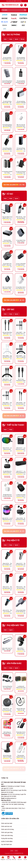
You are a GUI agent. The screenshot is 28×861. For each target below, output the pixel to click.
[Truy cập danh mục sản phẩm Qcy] (23, 25)
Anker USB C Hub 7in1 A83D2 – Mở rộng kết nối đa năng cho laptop (7, 649)
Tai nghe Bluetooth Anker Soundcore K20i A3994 (7, 472)
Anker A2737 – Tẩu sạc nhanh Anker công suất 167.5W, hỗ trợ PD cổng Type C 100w (21, 564)
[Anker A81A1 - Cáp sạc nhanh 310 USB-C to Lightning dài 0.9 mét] (7, 371)
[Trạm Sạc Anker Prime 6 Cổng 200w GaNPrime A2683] (7, 232)
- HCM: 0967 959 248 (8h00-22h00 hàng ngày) (13, 802)
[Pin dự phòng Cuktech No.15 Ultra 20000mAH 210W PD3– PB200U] (7, 164)
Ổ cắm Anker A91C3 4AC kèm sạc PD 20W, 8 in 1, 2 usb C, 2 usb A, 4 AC (21, 732)
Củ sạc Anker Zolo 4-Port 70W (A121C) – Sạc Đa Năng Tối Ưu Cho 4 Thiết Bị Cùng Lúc (21, 287)
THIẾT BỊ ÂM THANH (15, 425)
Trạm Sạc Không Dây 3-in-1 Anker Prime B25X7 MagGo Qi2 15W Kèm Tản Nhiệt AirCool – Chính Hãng (7, 687)
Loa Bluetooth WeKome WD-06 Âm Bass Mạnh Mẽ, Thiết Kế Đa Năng (21, 687)
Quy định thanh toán (6, 844)
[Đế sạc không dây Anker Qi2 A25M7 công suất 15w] (7, 748)
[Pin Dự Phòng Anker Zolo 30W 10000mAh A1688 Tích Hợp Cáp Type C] (7, 140)
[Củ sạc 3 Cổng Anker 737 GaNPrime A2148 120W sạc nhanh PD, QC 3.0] (21, 256)
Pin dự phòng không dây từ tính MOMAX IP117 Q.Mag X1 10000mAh (7, 125)
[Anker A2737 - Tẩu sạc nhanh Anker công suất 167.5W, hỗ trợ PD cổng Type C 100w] (21, 555)
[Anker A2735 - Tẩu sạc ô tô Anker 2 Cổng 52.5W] (7, 602)
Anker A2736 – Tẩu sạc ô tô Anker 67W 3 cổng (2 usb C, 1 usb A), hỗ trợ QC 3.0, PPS (7, 564)
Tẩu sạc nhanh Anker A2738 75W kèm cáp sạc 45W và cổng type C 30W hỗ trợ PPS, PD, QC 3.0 (21, 611)
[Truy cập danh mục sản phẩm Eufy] (5, 29)
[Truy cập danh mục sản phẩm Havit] (14, 18)
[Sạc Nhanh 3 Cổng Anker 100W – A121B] (7, 279)
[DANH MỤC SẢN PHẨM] (25, 5)
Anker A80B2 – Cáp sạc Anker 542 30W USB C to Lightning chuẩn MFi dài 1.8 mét (7, 356)
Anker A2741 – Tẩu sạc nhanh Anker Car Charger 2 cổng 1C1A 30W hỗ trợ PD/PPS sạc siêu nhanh (7, 587)
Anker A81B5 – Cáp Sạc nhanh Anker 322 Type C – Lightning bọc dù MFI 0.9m (21, 403)
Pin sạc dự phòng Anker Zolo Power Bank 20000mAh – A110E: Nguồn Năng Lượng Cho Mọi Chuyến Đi (20, 58)
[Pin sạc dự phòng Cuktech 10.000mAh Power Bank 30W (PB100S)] (21, 93)
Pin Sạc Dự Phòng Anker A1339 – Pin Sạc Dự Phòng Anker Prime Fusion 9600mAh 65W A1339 (21, 149)
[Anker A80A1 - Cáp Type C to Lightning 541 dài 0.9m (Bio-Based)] (21, 348)
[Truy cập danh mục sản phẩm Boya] (5, 25)
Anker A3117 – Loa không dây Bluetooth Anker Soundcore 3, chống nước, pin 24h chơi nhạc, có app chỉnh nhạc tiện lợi (21, 472)
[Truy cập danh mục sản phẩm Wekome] (5, 18)
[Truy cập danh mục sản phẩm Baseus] (14, 15)
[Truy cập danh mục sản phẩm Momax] (23, 15)
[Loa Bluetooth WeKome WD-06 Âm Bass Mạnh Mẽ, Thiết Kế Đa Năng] (21, 678)
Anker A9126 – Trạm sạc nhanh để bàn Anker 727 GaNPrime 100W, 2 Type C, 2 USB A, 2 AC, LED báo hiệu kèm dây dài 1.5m (21, 217)
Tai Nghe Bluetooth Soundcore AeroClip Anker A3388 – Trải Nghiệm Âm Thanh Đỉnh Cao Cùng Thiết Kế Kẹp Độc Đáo (7, 495)
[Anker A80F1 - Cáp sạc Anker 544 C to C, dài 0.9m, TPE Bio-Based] (21, 324)
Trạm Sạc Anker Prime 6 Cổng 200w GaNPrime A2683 (7, 241)
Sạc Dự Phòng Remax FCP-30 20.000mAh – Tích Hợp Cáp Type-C (7, 81)
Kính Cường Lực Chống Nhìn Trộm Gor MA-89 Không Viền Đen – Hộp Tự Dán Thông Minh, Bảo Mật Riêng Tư (7, 732)
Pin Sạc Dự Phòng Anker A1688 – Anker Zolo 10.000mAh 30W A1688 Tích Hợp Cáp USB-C (7, 102)
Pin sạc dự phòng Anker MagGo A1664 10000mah (7, 58)
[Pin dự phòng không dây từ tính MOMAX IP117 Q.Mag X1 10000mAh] (7, 117)
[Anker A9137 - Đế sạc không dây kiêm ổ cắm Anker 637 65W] (7, 701)
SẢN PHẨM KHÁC (14, 663)
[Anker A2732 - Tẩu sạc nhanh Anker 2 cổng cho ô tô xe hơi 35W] (21, 579)
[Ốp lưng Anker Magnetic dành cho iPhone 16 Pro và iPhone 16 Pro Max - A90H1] (21, 748)
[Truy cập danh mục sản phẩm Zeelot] (14, 22)
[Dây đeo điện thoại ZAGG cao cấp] (21, 701)
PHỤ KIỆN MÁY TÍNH (15, 625)
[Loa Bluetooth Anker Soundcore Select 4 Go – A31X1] (21, 487)
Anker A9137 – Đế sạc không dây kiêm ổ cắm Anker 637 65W (7, 709)
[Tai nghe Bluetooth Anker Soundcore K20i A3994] (7, 463)
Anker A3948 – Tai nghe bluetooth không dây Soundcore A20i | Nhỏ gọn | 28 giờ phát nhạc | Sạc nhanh (21, 519)
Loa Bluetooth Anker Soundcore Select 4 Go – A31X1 (21, 495)
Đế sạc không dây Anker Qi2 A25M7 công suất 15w (7, 756)
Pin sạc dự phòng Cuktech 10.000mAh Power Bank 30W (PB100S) (21, 102)
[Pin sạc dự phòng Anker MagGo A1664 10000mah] (7, 50)
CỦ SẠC (10, 194)
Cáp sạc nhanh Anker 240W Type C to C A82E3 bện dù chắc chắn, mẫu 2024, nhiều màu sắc (7, 333)
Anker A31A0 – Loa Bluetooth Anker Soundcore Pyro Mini (7, 448)
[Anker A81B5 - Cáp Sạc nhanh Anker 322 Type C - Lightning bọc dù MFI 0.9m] (21, 395)
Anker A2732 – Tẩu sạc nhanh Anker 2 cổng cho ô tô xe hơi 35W (21, 587)
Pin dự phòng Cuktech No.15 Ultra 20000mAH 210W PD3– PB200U (7, 172)
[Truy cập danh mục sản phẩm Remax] (14, 25)
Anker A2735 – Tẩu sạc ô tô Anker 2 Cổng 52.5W (7, 611)
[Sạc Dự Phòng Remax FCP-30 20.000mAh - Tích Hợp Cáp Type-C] (7, 73)
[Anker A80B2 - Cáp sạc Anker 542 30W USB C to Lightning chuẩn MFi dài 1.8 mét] (7, 348)
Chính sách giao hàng (7, 832)
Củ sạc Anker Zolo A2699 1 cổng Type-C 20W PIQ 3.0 (7, 264)
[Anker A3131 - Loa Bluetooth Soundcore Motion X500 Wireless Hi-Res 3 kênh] (21, 440)
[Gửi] (25, 10)
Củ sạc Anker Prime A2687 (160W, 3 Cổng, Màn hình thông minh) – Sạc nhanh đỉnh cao (21, 241)
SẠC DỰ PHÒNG (13, 34)
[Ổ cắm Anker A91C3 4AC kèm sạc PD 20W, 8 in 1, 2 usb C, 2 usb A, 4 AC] (21, 724)
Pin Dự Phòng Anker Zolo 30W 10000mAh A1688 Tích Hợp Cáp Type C (7, 149)
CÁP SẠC (10, 309)
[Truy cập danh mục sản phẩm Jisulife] (5, 22)
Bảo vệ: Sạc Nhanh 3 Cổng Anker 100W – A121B (7, 287)
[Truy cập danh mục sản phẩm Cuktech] (23, 18)
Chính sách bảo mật (6, 826)
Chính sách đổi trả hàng (7, 829)
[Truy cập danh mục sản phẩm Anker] (5, 15)
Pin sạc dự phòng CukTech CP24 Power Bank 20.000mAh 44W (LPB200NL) (21, 81)
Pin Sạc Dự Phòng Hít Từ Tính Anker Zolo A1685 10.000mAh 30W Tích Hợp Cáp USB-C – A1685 (21, 172)
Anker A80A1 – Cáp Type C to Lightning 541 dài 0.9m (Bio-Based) (20, 356)
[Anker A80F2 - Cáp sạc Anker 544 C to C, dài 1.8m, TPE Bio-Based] (7, 395)
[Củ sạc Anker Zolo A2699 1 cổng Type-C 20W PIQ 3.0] (7, 256)
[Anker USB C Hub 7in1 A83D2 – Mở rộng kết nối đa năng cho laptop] (7, 640)
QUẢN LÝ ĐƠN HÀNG (6, 841)
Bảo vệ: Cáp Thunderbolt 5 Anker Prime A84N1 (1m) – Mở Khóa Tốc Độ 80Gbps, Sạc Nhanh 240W (21, 380)
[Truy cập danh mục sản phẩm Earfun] (23, 22)
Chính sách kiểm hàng (7, 835)
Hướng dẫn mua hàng (7, 838)
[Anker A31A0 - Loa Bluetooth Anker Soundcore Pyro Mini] (7, 440)
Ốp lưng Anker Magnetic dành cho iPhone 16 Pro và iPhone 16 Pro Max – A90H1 (21, 756)
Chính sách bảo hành (6, 823)
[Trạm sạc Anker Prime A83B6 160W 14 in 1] (7, 209)
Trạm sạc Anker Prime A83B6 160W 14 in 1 (7, 217)
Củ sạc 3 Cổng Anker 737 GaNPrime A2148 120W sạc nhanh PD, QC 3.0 (21, 264)
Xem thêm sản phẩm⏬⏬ (14, 184)
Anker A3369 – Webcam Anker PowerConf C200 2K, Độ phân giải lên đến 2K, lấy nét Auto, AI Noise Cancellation (21, 649)
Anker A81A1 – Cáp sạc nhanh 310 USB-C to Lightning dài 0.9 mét (7, 380)
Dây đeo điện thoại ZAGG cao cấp (21, 709)
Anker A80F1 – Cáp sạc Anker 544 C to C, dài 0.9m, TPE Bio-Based (21, 333)
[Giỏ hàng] (21, 5)
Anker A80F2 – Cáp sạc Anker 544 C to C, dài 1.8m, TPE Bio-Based (7, 403)
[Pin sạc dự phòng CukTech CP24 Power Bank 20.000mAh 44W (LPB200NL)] (21, 73)
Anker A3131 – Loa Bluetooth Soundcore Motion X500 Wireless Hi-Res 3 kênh (21, 448)
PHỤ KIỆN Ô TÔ (13, 540)
